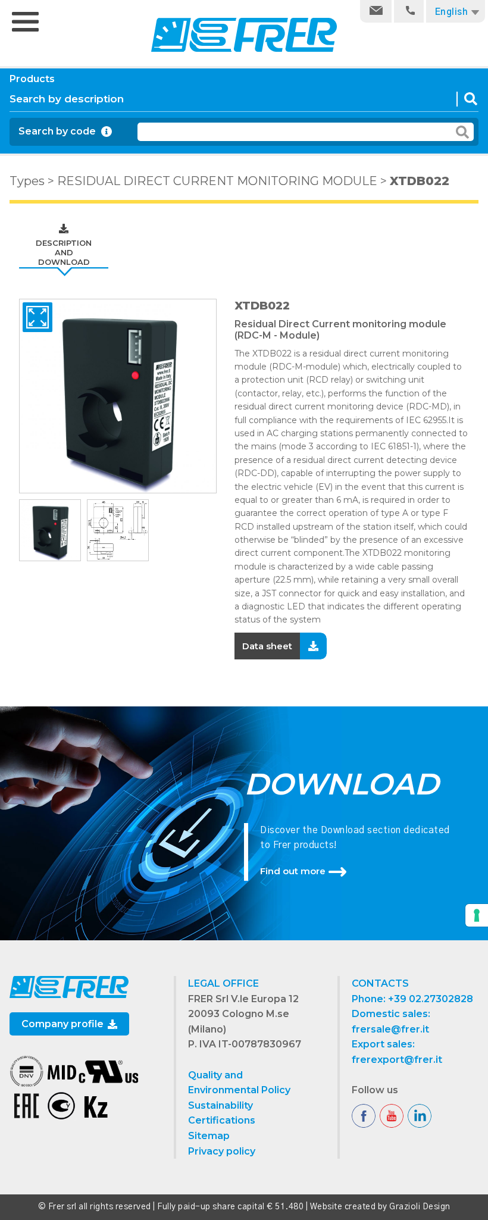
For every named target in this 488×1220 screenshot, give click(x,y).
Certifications (221, 1120)
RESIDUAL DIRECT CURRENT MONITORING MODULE (217, 181)
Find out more (293, 871)
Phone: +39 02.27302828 (412, 999)
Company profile (63, 1024)
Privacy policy (221, 1151)
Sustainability (220, 1105)
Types (27, 181)
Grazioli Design (420, 1207)
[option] (118, 396)
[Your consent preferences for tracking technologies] (476, 915)
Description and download (64, 252)
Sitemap (209, 1135)
